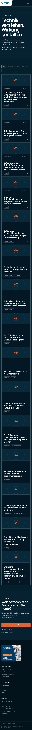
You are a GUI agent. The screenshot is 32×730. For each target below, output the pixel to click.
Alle (4, 66)
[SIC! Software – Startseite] (6, 3)
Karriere (3, 688)
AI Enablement (23, 70)
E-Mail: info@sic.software (8, 711)
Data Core (24, 66)
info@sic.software (7, 632)
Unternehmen (5, 685)
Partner (3, 692)
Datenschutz (4, 716)
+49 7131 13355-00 (6, 629)
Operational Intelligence (9, 70)
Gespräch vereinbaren (16, 625)
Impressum (4, 713)
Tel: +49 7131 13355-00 (7, 708)
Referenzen (4, 690)
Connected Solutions (13, 66)
